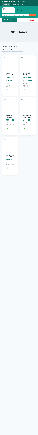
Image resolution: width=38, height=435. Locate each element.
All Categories (11, 20)
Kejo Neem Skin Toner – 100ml (27, 116)
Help (21, 4)
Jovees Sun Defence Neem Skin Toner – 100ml (10, 118)
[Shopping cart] (22, 10)
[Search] (32, 15)
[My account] (17, 10)
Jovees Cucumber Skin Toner (10, 74)
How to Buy (15, 4)
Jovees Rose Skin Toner (26, 74)
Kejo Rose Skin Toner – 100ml (10, 156)
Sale (32, 20)
